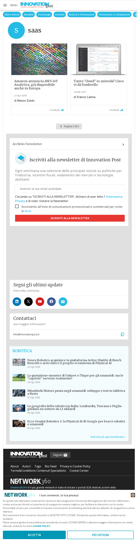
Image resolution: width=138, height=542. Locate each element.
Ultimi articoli (11, 14)
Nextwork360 (18, 487)
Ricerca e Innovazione (81, 14)
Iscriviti (70, 218)
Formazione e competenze (114, 14)
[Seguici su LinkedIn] (17, 301)
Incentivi (60, 14)
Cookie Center (79, 471)
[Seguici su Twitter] (28, 301)
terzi (27, 211)
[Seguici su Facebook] (51, 301)
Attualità (28, 14)
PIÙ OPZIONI (100, 534)
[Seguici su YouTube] (40, 301)
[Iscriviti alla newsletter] (63, 301)
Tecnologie (44, 14)
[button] (10, 5)
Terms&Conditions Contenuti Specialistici (38, 471)
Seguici (58, 455)
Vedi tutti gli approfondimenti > (107, 437)
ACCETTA (34, 534)
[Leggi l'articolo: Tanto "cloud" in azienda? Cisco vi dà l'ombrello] (99, 79)
